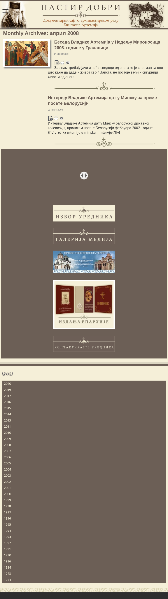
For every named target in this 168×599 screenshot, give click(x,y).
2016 (7, 402)
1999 (7, 500)
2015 (7, 408)
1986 (7, 561)
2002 (7, 482)
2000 (7, 494)
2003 (7, 476)
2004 (7, 469)
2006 (7, 457)
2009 (7, 439)
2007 (7, 451)
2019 (7, 390)
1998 (7, 506)
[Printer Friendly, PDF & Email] (62, 62)
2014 (7, 414)
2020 (7, 384)
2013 (7, 420)
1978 (7, 574)
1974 (7, 580)
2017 (7, 396)
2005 (7, 463)
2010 (7, 433)
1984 (7, 567)
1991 (7, 549)
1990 (7, 555)
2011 (7, 427)
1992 (7, 543)
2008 (7, 445)
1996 (7, 518)
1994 (7, 531)
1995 (7, 525)
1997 (7, 512)
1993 (7, 537)
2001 (7, 488)
